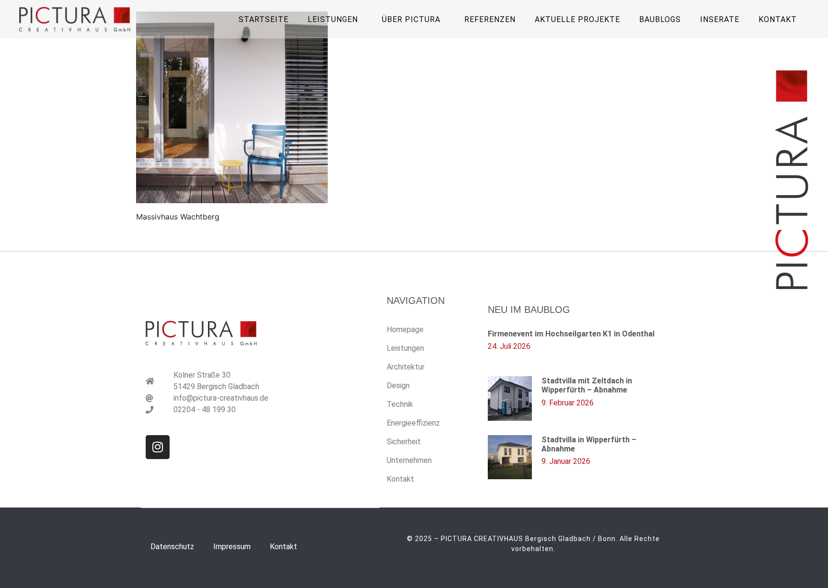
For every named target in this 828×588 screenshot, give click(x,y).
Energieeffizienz (413, 422)
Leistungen (405, 348)
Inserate (719, 19)
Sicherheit (404, 441)
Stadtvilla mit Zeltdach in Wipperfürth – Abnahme (586, 385)
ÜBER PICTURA (411, 19)
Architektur (406, 366)
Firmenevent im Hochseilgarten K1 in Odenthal (571, 333)
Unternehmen (409, 460)
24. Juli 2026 (509, 346)
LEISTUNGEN (333, 19)
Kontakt (778, 19)
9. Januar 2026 (565, 461)
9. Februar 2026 (567, 402)
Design (398, 385)
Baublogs (660, 19)
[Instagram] (158, 447)
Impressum (232, 546)
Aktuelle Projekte (577, 19)
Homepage (405, 329)
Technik (400, 404)
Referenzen (490, 19)
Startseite (263, 19)
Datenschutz (172, 546)
